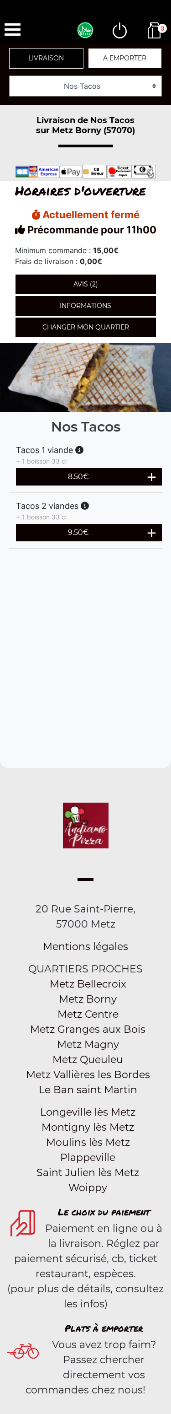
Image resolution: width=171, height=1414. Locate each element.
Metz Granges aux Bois (87, 1029)
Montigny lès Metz (87, 1127)
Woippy (87, 1188)
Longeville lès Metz (87, 1112)
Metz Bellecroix (88, 984)
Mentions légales (85, 946)
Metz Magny (88, 1044)
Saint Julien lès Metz (87, 1172)
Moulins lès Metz (88, 1142)
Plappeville (87, 1157)
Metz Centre (88, 1014)
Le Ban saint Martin (88, 1090)
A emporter (124, 58)
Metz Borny (88, 999)
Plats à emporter (104, 1328)
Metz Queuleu (87, 1059)
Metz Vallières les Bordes (88, 1075)
